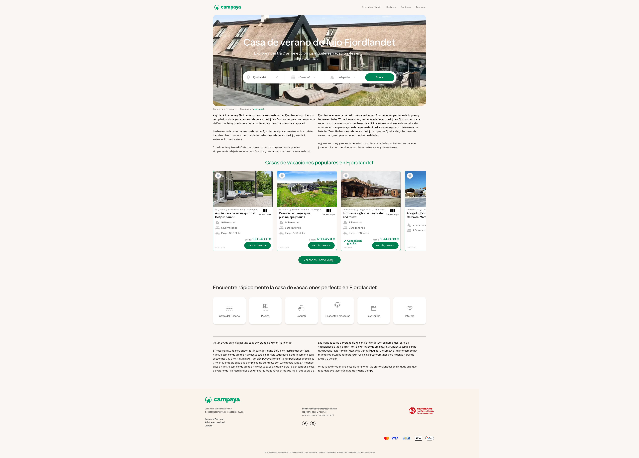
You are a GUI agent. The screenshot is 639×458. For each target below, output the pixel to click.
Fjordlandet (258, 109)
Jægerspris (251, 209)
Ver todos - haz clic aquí (319, 260)
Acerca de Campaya (214, 419)
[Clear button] (276, 77)
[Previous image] (219, 211)
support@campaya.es (216, 412)
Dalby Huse (379, 209)
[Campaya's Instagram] (313, 423)
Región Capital (281, 209)
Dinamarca (231, 109)
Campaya (218, 109)
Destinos (391, 7)
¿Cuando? (304, 77)
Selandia (244, 109)
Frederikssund (235, 209)
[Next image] (420, 211)
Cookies (208, 425)
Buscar (380, 77)
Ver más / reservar (257, 245)
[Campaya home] (227, 7)
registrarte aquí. (309, 412)
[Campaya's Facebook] (305, 423)
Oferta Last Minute (371, 7)
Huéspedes (343, 77)
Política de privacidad (214, 422)
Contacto (406, 7)
